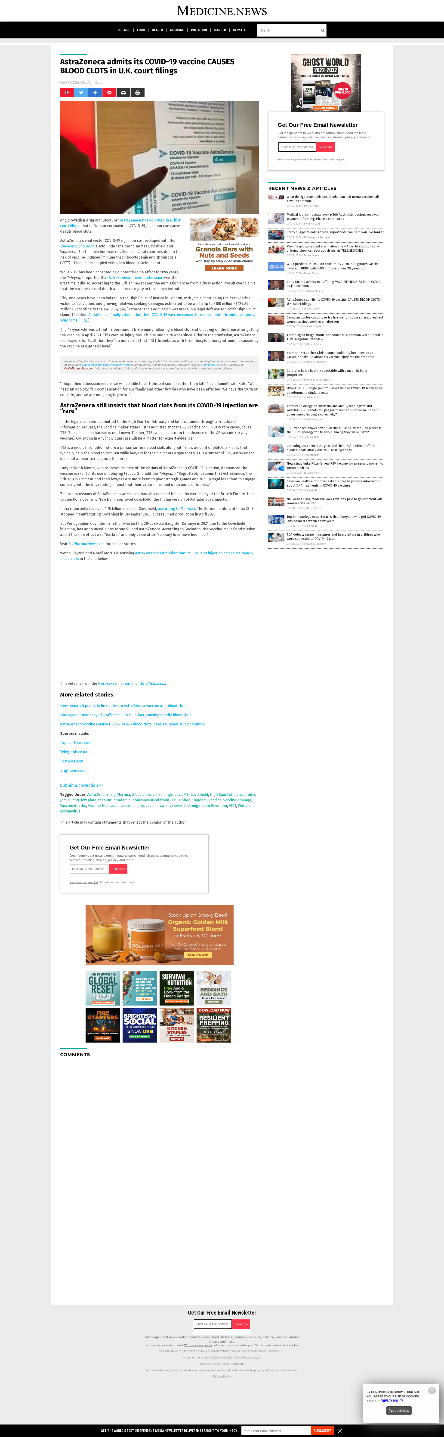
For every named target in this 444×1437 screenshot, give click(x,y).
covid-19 (182, 794)
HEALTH (157, 30)
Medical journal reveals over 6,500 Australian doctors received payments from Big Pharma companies (333, 217)
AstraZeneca (97, 794)
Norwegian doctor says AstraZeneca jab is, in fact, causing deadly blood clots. (126, 715)
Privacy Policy (222, 1376)
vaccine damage (237, 800)
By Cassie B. (310, 490)
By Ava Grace (311, 255)
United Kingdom (193, 800)
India (251, 794)
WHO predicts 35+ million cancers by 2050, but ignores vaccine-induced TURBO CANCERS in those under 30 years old (334, 266)
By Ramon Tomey (313, 291)
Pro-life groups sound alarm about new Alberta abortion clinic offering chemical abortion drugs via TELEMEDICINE (333, 248)
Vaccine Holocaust (103, 805)
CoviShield (199, 794)
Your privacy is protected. (84, 882)
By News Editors (313, 344)
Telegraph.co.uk (73, 752)
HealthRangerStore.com (79, 368)
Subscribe (322, 1431)
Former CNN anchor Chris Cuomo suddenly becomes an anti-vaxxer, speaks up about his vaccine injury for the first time (332, 355)
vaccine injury (132, 805)
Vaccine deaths (73, 805)
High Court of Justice (227, 794)
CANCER (220, 30)
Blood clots (141, 794)
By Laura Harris (312, 472)
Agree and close (399, 1410)
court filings (163, 794)
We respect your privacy (198, 1345)
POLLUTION (199, 30)
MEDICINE (177, 30)
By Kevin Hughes (313, 326)
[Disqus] (159, 1119)
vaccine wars (157, 805)
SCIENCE (124, 30)
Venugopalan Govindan (207, 805)
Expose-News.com (75, 742)
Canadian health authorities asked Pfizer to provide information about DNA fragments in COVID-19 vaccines (333, 483)
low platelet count (96, 800)
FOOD (141, 30)
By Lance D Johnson (315, 361)
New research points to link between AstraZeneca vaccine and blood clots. (123, 705)
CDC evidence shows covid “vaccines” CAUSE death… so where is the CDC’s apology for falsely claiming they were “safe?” (334, 430)
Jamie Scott (69, 800)
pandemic (121, 800)
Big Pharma (120, 794)
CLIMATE (239, 30)
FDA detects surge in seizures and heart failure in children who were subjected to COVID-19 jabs (333, 537)
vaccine (215, 800)
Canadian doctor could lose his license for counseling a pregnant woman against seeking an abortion (335, 320)
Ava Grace (95, 83)
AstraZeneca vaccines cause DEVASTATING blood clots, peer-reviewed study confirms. (133, 724)
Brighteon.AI (211, 364)
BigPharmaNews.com (86, 544)
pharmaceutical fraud (150, 800)
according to (176, 508)
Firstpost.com (71, 761)
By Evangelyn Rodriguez (318, 237)
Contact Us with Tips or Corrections (222, 1363)
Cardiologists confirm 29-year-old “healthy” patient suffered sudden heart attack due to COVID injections (331, 448)
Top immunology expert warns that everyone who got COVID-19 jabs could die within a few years (334, 519)
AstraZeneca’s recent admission (136, 277)
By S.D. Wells (311, 205)
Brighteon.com (72, 770)
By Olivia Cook (312, 223)
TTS (174, 800)
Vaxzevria (178, 805)
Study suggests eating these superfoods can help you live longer (335, 232)
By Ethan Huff (311, 397)
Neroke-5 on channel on (131, 683)
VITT (232, 805)
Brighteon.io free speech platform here (106, 364)
